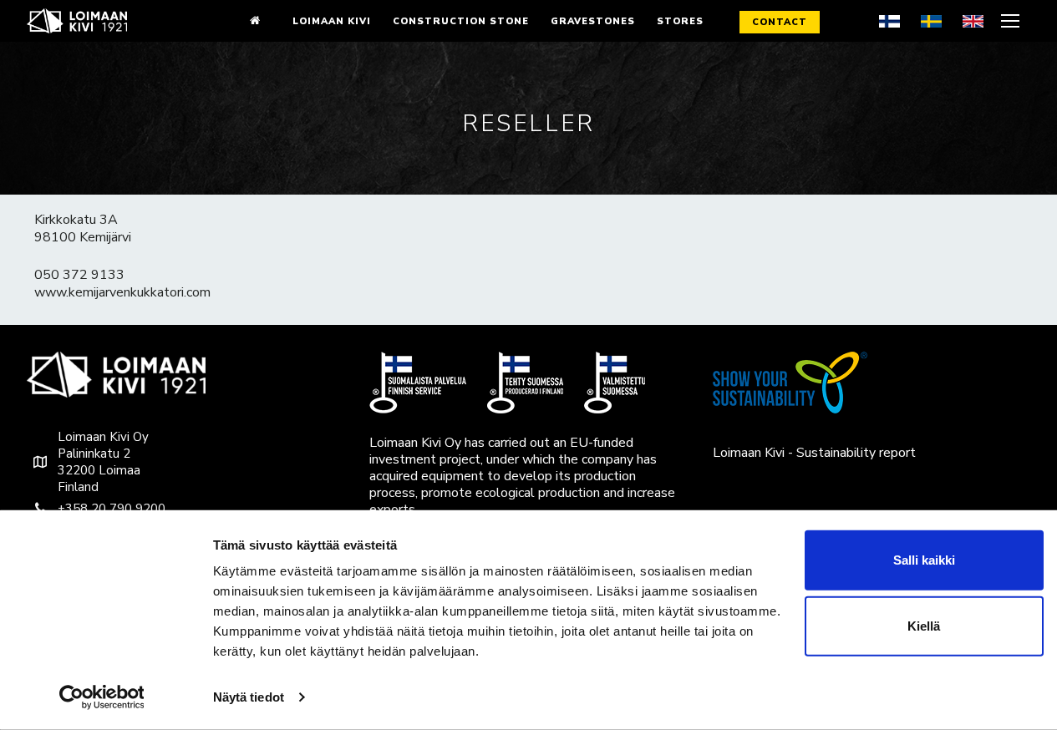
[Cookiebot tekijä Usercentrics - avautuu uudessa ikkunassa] (101, 697)
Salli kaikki (924, 560)
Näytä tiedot (248, 697)
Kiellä (923, 626)
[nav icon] (1012, 20)
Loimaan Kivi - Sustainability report (814, 453)
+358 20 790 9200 (111, 508)
